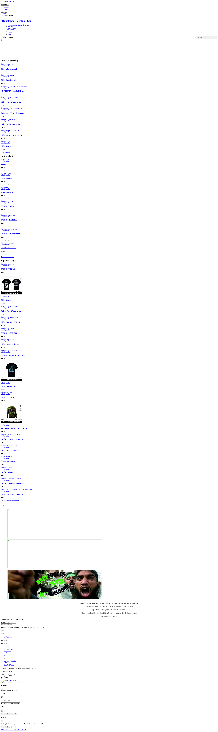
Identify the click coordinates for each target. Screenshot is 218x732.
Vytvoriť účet (7, 664)
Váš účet (3, 655)
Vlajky (9, 31)
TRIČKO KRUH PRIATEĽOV (12, 234)
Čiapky (9, 34)
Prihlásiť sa (7, 662)
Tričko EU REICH (7, 397)
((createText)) (13, 713)
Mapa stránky (7, 651)
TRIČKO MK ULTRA (9, 220)
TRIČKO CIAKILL (8, 206)
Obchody (6, 652)
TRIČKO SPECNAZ (8, 269)
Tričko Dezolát (6, 146)
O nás (5, 648)
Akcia (5, 636)
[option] (110, 523)
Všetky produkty (6, 152)
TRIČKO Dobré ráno (8, 248)
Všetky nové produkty (7, 257)
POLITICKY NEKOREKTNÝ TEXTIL (16, 25)
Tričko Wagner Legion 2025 (10, 344)
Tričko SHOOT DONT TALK (11, 135)
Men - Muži (10, 26)
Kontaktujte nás (8, 649)
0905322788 (12, 1)
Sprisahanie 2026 (7, 192)
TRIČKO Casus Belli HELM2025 (12, 483)
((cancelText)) (4, 703)
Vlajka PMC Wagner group (10, 124)
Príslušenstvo (9, 29)
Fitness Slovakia (6, 178)
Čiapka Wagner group (9, 461)
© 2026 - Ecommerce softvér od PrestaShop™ (13, 730)
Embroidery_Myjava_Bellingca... (12, 113)
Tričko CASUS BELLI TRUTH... (12, 494)
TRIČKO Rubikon (7, 472)
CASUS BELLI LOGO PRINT (11, 450)
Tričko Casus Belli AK (8, 80)
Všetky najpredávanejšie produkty (10, 500)
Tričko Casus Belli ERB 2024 (11, 322)
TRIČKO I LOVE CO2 (9, 333)
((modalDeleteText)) (14, 703)
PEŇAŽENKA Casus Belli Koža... (12, 91)
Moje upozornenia (9, 665)
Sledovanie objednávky (10, 661)
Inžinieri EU (5, 164)
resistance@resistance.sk (18, 682)
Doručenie (7, 646)
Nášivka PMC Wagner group (11, 102)
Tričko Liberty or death (9, 69)
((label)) (3, 712)
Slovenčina (7, 7)
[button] (1, 601)
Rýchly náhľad (5, 65)
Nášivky (9, 32)
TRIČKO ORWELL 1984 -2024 (12, 439)
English (6, 9)
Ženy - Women (11, 28)
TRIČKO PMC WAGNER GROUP (13, 355)
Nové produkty (8, 637)
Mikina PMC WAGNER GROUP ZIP (14, 428)
